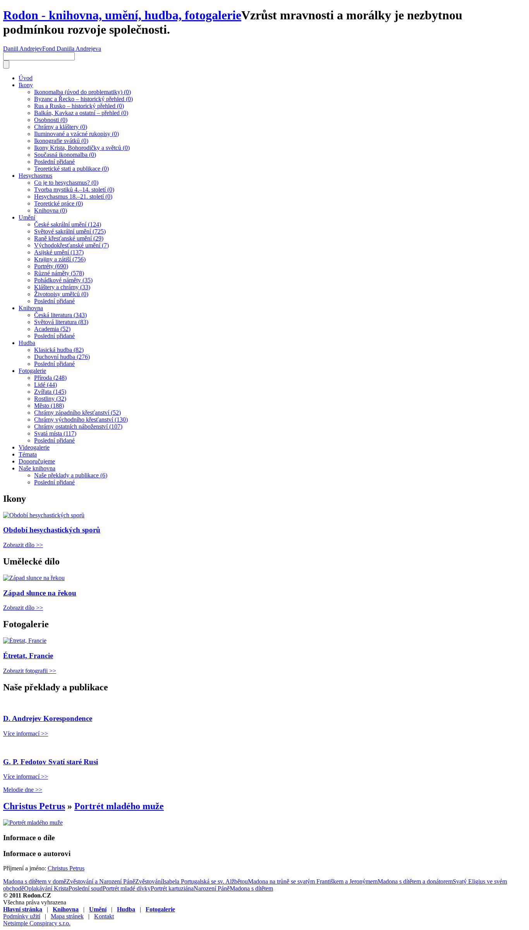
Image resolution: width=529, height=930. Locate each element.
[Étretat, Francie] (24, 640)
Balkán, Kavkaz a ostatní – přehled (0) (81, 113)
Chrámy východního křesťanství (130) (81, 419)
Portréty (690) (51, 266)
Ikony (26, 85)
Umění (27, 217)
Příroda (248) (50, 377)
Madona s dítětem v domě (34, 881)
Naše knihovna (37, 468)
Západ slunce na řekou (39, 593)
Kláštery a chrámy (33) (62, 287)
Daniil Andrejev (22, 48)
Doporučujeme (37, 461)
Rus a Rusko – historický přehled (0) (79, 106)
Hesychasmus (35, 175)
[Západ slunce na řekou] (34, 578)
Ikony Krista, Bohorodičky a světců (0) (82, 147)
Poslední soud (86, 888)
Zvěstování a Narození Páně (100, 881)
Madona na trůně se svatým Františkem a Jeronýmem (313, 881)
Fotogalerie (32, 370)
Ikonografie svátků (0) (61, 140)
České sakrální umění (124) (67, 224)
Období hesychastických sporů (51, 530)
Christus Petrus (34, 806)
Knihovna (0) (50, 210)
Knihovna (31, 308)
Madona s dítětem (251, 888)
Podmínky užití (21, 916)
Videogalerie (34, 447)
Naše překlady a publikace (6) (70, 475)
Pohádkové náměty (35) (63, 280)
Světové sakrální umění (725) (70, 231)
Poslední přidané (54, 161)
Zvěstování (148, 881)
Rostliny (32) (50, 398)
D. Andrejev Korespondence (47, 718)
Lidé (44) (45, 384)
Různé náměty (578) (59, 273)
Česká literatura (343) (60, 315)
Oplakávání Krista (46, 888)
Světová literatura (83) (61, 322)
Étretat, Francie (28, 656)
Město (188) (49, 405)
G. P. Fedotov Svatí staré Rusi (50, 762)
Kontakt (104, 916)
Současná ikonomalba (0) (65, 154)
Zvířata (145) (50, 391)
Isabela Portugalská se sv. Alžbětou (205, 881)
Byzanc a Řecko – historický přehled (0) (83, 99)
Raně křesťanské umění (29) (68, 238)
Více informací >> (25, 733)
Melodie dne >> (22, 789)
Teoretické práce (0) (58, 203)
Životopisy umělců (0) (61, 294)
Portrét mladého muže (119, 806)
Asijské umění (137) (59, 252)
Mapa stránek (67, 916)
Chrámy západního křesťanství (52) (77, 412)
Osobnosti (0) (50, 120)
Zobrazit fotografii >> (29, 670)
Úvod (26, 78)
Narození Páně (212, 888)
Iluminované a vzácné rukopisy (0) (76, 133)
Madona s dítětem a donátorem (415, 881)
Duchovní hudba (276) (62, 356)
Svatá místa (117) (55, 433)
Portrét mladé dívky (127, 888)
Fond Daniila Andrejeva (71, 48)
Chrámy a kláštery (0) (60, 127)
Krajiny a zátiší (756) (60, 259)
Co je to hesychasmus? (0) (66, 182)
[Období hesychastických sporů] (43, 515)
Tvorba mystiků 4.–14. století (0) (74, 189)
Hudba (27, 343)
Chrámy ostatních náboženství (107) (78, 426)
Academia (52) (52, 329)
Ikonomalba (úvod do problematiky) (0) (82, 92)
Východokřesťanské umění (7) (71, 245)
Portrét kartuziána (172, 888)
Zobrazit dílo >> (23, 545)
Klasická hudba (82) (59, 350)
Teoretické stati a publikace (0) (71, 168)
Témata (28, 454)
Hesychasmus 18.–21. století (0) (73, 196)
